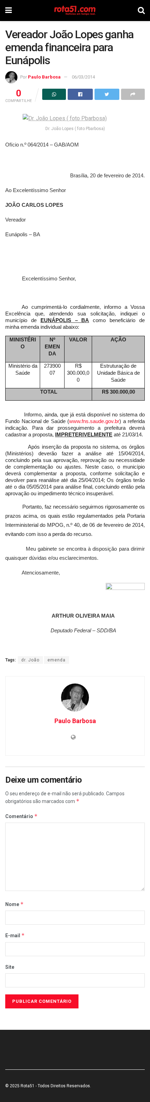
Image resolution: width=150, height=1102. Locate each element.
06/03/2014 (83, 77)
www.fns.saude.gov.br (94, 421)
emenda (56, 660)
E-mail (15, 935)
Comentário (21, 816)
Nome (14, 904)
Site (9, 967)
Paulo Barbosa (44, 77)
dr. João (30, 660)
